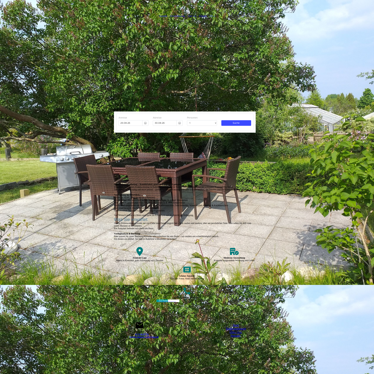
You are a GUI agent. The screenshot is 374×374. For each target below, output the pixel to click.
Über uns (192, 16)
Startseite (163, 16)
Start (236, 325)
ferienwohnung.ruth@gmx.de (144, 337)
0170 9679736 (142, 334)
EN (211, 16)
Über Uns (236, 332)
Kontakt (203, 16)
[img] (187, 51)
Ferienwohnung (177, 16)
